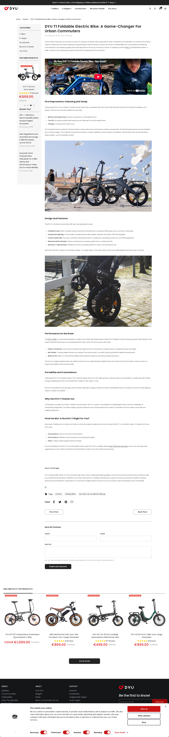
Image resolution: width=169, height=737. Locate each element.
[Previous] (19, 76)
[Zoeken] (150, 8)
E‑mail (102, 534)
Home (18, 19)
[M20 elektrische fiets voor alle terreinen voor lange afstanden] (29, 74)
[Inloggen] (155, 8)
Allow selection (144, 716)
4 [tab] (33, 105)
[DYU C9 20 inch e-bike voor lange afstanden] (147, 612)
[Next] (39, 76)
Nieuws (25, 19)
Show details (120, 732)
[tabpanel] (29, 84)
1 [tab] (25, 105)
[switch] (66, 732)
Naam (47, 534)
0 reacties (68, 36)
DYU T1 (128, 47)
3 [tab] (31, 105)
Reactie (48, 544)
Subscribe (159, 702)
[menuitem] (29, 34)
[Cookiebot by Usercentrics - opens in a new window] (15, 732)
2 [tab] (28, 105)
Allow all (143, 709)
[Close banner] (165, 706)
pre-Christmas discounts (119, 446)
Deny (144, 722)
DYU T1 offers (52, 339)
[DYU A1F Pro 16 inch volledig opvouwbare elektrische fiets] (105, 612)
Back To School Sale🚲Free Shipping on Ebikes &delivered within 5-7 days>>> (85, 2)
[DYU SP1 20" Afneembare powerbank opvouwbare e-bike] (22, 612)
